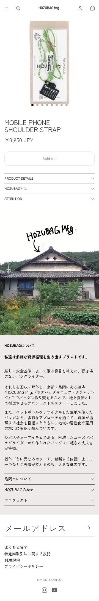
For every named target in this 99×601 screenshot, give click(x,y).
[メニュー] (6, 8)
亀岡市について (17, 479)
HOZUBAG (55, 579)
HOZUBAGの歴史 (19, 489)
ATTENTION (13, 199)
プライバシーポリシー (23, 566)
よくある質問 (16, 547)
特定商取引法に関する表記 (27, 553)
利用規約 (12, 560)
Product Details (19, 178)
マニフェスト (16, 500)
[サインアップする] (88, 527)
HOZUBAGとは (15, 188)
